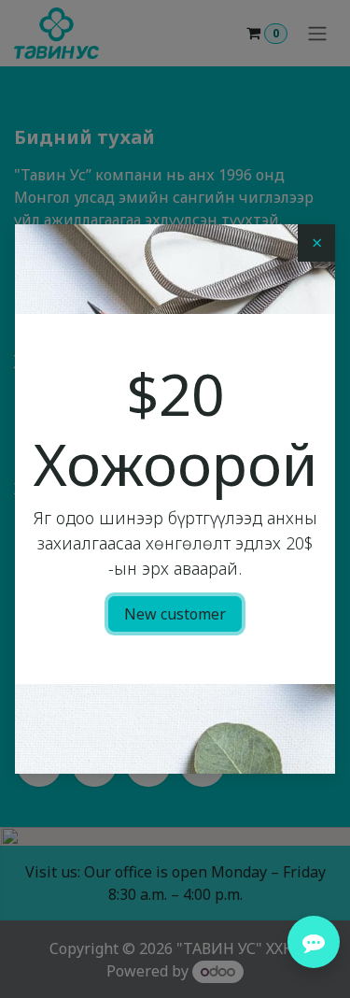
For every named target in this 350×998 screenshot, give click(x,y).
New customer (175, 614)
